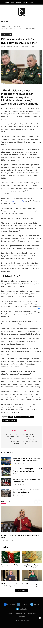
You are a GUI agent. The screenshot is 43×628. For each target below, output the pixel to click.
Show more (21, 590)
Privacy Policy (32, 613)
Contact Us (21, 616)
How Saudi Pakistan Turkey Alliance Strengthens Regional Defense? (10, 567)
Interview (7, 530)
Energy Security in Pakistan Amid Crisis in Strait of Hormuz (31, 567)
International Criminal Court (23, 417)
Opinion (5, 560)
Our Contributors (20, 613)
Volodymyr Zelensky (16, 201)
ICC (11, 417)
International (6, 34)
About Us (9, 613)
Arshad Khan (8, 46)
